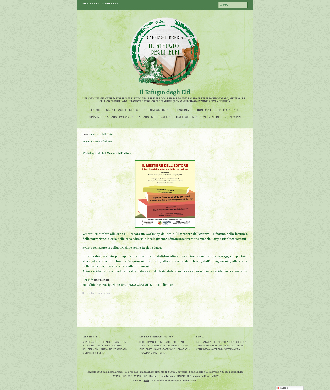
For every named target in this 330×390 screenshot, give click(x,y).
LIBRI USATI (204, 110)
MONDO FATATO (118, 117)
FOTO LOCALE (229, 110)
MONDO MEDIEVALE (153, 117)
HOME (95, 110)
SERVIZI (95, 117)
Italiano (283, 388)
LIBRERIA (182, 110)
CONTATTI (233, 117)
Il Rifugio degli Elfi (165, 91)
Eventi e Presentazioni (98, 293)
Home (85, 134)
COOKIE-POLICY (110, 3)
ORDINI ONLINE (155, 110)
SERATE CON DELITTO (122, 110)
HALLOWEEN (185, 117)
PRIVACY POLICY (90, 3)
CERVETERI (211, 117)
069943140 (101, 280)
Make (146, 380)
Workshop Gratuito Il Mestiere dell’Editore (106, 153)
